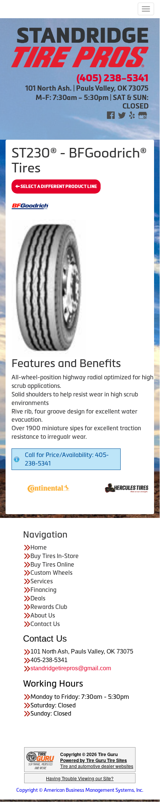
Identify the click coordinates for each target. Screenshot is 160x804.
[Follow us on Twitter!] (122, 114)
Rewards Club (48, 606)
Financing (43, 589)
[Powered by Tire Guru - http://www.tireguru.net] (40, 759)
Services (41, 581)
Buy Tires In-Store (54, 555)
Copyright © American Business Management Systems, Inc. (79, 790)
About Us (42, 615)
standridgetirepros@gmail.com (70, 668)
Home (38, 547)
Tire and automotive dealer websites (96, 763)
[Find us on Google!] (142, 114)
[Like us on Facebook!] (111, 114)
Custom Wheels (51, 572)
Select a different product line (58, 186)
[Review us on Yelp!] (132, 114)
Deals (37, 598)
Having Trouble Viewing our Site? (80, 778)
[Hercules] (118, 487)
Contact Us (45, 623)
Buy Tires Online (52, 564)
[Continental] (40, 487)
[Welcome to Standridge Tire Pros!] (79, 46)
